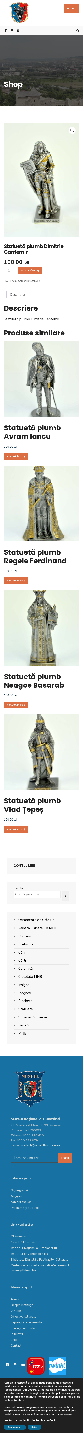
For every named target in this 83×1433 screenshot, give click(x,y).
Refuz (34, 1427)
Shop (14, 1340)
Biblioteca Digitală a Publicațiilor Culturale (39, 1260)
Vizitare (16, 1311)
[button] (72, 130)
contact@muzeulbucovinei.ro (40, 1145)
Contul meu (24, 865)
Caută (18, 888)
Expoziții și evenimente (26, 1322)
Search (65, 1158)
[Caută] (65, 896)
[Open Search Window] (77, 30)
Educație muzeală (23, 1328)
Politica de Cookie (47, 1420)
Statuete (35, 281)
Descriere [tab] (17, 294)
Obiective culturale (23, 1316)
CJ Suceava (18, 1236)
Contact (16, 1346)
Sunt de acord (15, 1427)
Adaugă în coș (30, 270)
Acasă (15, 1299)
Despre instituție (22, 1305)
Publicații (17, 1334)
